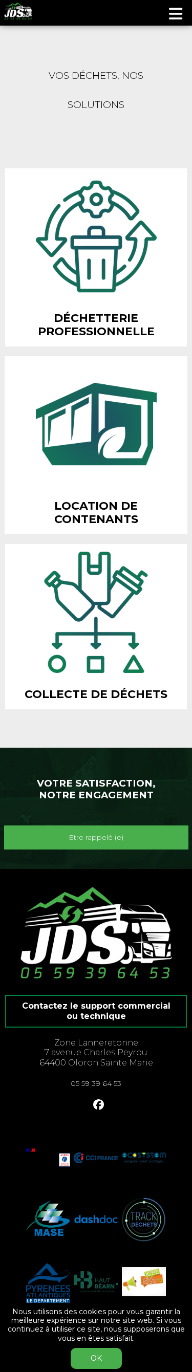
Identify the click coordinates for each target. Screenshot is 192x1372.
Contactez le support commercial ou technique (96, 1011)
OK (96, 1358)
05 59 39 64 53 (96, 1083)
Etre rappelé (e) (96, 837)
